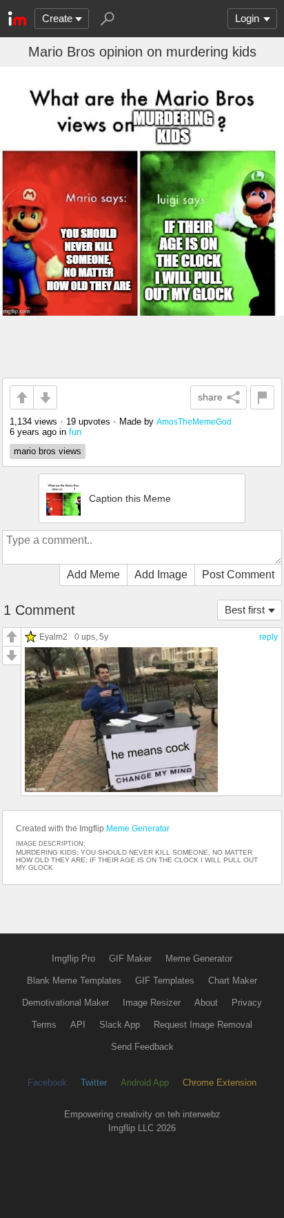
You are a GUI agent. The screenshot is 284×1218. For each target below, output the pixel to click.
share (210, 397)
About (206, 1002)
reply (268, 637)
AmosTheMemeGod (194, 421)
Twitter (94, 1082)
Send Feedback (142, 1047)
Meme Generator (138, 828)
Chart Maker (232, 980)
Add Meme (93, 574)
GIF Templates (164, 980)
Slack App (119, 1024)
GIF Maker (130, 958)
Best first (245, 610)
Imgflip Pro (73, 958)
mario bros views (47, 451)
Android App (145, 1082)
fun (75, 432)
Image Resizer (152, 1002)
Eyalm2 (53, 636)
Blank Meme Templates (74, 980)
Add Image (160, 574)
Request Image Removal (203, 1024)
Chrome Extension (219, 1082)
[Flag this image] (262, 397)
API (77, 1024)
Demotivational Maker (65, 1002)
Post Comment (238, 574)
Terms (44, 1024)
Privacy (247, 1002)
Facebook (47, 1082)
